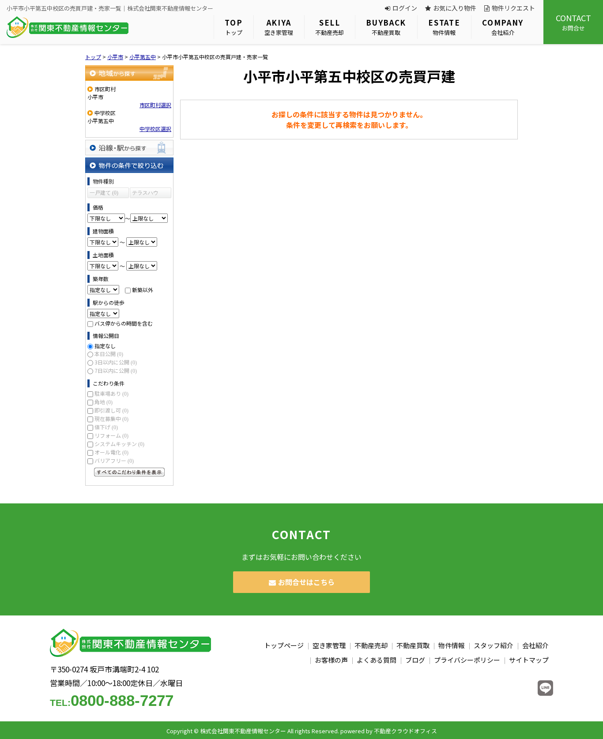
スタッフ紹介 (493, 645)
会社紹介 (503, 27)
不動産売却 (329, 27)
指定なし (105, 345)
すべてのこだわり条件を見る (129, 472)
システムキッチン (119, 443)
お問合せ (573, 22)
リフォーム (111, 435)
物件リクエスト (513, 8)
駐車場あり (111, 393)
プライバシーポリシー (467, 659)
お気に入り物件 (454, 8)
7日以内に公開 (115, 370)
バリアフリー (114, 460)
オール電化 (111, 452)
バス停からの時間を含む (123, 323)
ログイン (404, 8)
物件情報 (444, 27)
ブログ (415, 659)
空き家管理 (278, 27)
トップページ (284, 645)
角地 (103, 401)
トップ (233, 27)
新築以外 (142, 289)
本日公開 (108, 353)
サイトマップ (529, 659)
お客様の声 (331, 659)
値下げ (106, 427)
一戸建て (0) (104, 193)
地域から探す (129, 73)
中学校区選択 (155, 128)
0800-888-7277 (111, 700)
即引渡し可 (111, 410)
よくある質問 (376, 659)
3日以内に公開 (115, 362)
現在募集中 (111, 418)
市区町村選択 (155, 105)
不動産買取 (386, 27)
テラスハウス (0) (145, 194)
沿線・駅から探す (129, 147)
